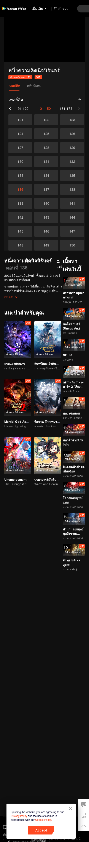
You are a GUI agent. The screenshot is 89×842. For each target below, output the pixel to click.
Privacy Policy (19, 816)
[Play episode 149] (46, 245)
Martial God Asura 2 (18, 421)
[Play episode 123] (72, 119)
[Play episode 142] (20, 217)
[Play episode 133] (20, 175)
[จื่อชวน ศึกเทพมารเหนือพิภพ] (47, 397)
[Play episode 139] (20, 203)
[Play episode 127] (20, 147)
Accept (41, 830)
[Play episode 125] (46, 133)
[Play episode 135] (72, 175)
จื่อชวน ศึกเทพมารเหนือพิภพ (53, 421)
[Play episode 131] (46, 161)
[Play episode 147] (72, 231)
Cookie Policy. (43, 819)
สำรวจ (63, 8)
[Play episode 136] (20, 189)
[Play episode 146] (46, 231)
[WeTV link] (14, 8)
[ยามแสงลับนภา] (17, 339)
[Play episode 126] (72, 133)
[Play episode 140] (46, 203)
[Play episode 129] (72, 147)
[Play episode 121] (20, 119)
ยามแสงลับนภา (14, 363)
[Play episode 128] (46, 147)
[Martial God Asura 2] (17, 397)
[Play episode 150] (72, 245)
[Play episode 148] (20, 245)
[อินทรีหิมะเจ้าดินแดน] (47, 339)
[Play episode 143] (46, 217)
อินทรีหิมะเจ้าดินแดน (48, 363)
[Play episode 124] (20, 133)
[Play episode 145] (20, 231)
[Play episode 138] (72, 189)
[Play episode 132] (72, 161)
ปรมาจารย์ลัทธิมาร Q (48, 479)
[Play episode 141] (72, 203)
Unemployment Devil (19, 479)
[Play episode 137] (46, 189)
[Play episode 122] (46, 119)
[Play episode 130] (20, 161)
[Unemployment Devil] (17, 455)
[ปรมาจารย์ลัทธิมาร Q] (47, 455)
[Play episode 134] (46, 175)
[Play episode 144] (72, 217)
